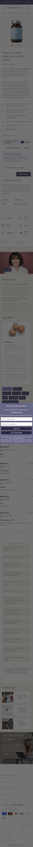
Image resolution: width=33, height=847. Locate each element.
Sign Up (16, 428)
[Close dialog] (31, 405)
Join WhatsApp (16, 433)
